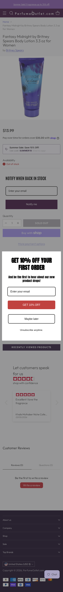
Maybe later (31, 318)
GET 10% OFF (31, 304)
